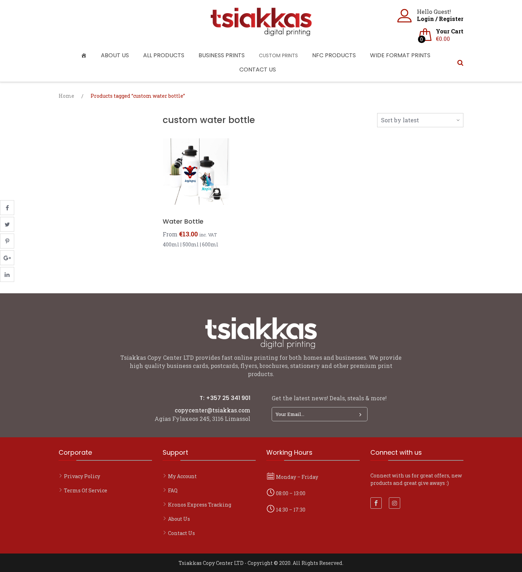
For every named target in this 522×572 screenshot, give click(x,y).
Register (451, 18)
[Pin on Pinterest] (7, 241)
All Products (163, 55)
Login (425, 18)
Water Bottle (183, 221)
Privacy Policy (82, 476)
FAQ (173, 490)
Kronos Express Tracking (199, 504)
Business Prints (222, 55)
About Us (115, 55)
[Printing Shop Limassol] (261, 32)
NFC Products (334, 55)
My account (182, 476)
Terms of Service (85, 490)
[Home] (85, 55)
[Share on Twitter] (7, 224)
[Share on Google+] (7, 257)
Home (66, 95)
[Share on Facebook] (7, 207)
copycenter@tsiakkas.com (212, 410)
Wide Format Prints (400, 55)
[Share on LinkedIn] (7, 274)
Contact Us (257, 69)
